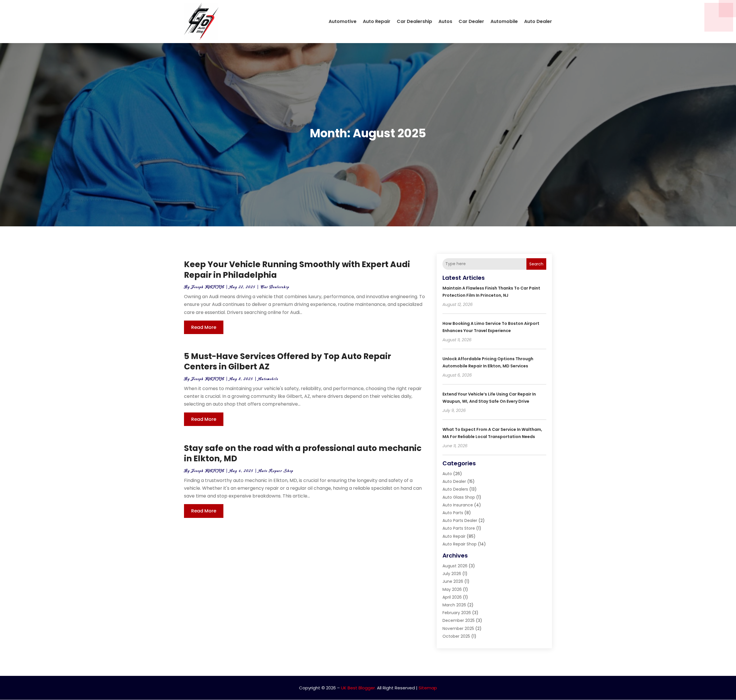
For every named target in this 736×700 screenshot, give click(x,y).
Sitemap (428, 688)
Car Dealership (414, 21)
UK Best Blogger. (358, 688)
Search (536, 264)
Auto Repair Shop (276, 470)
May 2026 (452, 589)
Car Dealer (471, 21)
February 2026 (456, 613)
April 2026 (452, 597)
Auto (447, 474)
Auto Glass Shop (458, 497)
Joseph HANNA (207, 287)
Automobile (504, 21)
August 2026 (454, 566)
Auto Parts (452, 513)
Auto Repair (376, 21)
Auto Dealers (455, 489)
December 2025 (458, 620)
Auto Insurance (457, 505)
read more (203, 327)
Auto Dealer (538, 21)
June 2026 (452, 581)
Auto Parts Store (458, 528)
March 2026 (454, 605)
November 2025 (458, 628)
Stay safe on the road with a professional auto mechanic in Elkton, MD (302, 453)
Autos (445, 21)
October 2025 (456, 636)
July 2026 (451, 573)
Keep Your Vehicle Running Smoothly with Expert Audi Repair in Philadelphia (297, 269)
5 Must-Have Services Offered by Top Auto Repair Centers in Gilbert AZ (287, 361)
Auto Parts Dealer (459, 520)
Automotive (342, 21)
